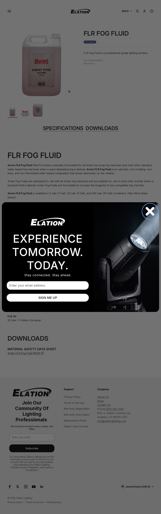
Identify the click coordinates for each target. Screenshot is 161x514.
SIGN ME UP (47, 298)
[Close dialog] (150, 211)
